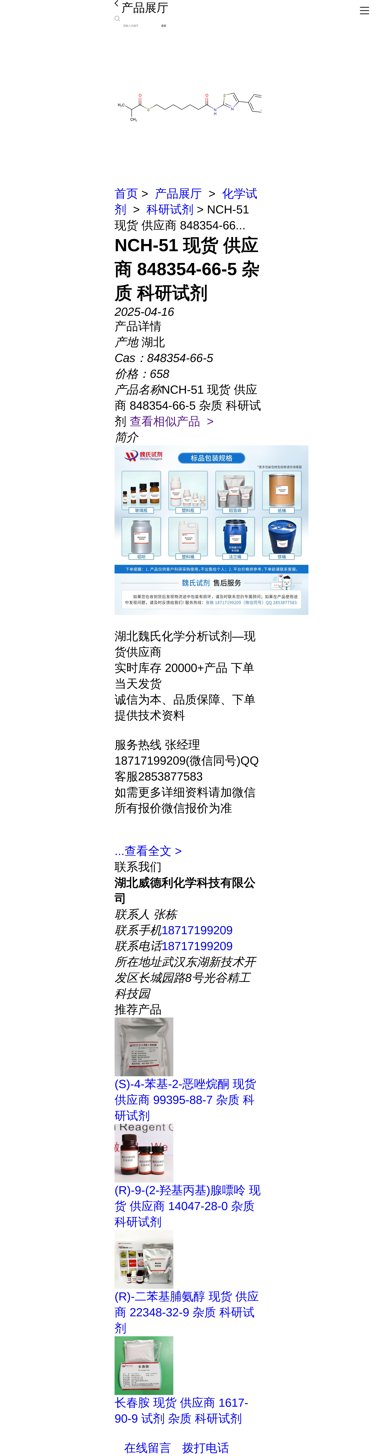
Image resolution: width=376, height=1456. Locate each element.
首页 (126, 193)
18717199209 (197, 930)
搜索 (163, 25)
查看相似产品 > (172, 421)
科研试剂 (169, 209)
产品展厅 (178, 193)
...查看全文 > (148, 851)
